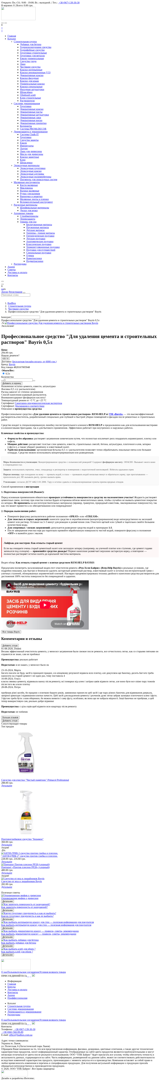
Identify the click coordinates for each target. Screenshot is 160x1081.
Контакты (13, 275)
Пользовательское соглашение (23, 972)
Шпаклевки (26, 162)
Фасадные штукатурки (32, 89)
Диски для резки (29, 210)
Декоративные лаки (30, 117)
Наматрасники (34, 258)
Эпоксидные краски (31, 171)
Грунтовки (25, 106)
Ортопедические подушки (40, 235)
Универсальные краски (32, 83)
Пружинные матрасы (37, 227)
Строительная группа (25, 41)
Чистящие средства (30, 67)
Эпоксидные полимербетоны (35, 176)
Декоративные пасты (31, 112)
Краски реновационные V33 (35, 72)
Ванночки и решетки (31, 196)
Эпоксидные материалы (27, 165)
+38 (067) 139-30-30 (69, 2)
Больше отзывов (10, 717)
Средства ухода (28, 61)
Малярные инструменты (27, 182)
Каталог (12, 38)
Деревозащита (27, 219)
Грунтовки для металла (32, 55)
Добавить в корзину (11, 383)
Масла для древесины (31, 154)
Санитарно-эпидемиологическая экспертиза (38, 403)
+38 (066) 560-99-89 (12, 1032)
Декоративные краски (31, 75)
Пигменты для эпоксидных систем (38, 179)
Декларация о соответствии (29, 406)
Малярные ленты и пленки (34, 199)
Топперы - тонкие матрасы (40, 233)
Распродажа (20, 264)
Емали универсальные (32, 58)
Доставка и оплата (17, 272)
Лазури (24, 148)
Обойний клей (28, 95)
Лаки (22, 64)
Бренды (12, 986)
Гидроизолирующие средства (35, 47)
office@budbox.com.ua (20, 1035)
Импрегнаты (27, 145)
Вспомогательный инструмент (36, 202)
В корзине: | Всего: (17, 5)
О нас (4, 972)
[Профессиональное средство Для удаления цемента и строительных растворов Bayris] (51, 323)
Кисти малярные (29, 185)
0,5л (8, 373)
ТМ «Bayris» (116, 414)
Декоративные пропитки (33, 123)
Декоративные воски (31, 120)
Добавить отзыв (10, 645)
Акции (11, 266)
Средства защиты (29, 140)
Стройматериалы (29, 216)
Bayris (12, 364)
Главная (12, 36)
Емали (23, 143)
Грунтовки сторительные (33, 52)
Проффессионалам (17, 998)
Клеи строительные (30, 98)
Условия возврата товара (53, 972)
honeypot (5, 317)
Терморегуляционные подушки (43, 247)
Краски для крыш (29, 81)
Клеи (22, 159)
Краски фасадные (29, 78)
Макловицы (26, 188)
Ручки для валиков (30, 193)
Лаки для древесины (31, 151)
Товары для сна (28, 221)
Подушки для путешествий (40, 250)
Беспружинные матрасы (39, 224)
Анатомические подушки (39, 241)
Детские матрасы (35, 230)
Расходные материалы (25, 204)
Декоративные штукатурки (34, 114)
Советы (12, 269)
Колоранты (26, 126)
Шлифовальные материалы (34, 207)
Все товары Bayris (11, 632)
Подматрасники (34, 261)
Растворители (27, 100)
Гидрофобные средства (32, 50)
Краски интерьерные (31, 69)
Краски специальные (31, 86)
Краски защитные (29, 157)
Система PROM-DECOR (33, 128)
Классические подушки (38, 244)
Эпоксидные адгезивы (32, 174)
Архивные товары (23, 213)
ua (2, 289)
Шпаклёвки (26, 92)
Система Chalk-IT (29, 134)
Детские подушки (35, 238)
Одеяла (30, 255)
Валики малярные (29, 190)
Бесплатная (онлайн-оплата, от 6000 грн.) (34, 361)
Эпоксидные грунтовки (32, 168)
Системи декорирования (27, 103)
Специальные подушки (38, 252)
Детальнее (6, 785)
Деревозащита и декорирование (31, 131)
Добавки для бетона (30, 44)
